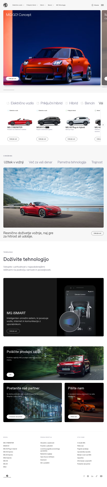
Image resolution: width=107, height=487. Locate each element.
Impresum (43, 460)
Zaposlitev (80, 458)
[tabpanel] (53, 125)
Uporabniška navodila (83, 452)
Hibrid (42, 5)
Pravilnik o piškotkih (46, 446)
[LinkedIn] (92, 476)
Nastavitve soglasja (46, 454)
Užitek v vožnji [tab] (14, 162)
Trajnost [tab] (96, 162)
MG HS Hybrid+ (8, 452)
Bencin (50, 5)
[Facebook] (84, 476)
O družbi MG (81, 443)
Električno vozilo (18, 5)
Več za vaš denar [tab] (40, 162)
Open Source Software (47, 457)
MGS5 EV (6, 446)
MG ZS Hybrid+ (8, 455)
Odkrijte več (12, 78)
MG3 (4, 467)
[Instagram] (88, 476)
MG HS (5, 461)
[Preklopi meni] (102, 5)
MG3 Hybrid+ (7, 458)
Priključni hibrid (31, 5)
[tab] (22, 103)
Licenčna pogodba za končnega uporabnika (50, 450)
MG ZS (5, 464)
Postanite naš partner (83, 464)
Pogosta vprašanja (82, 449)
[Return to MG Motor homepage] (5, 5)
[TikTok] (96, 476)
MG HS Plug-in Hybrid (10, 449)
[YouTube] (101, 476)
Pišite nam (80, 446)
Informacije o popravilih (84, 461)
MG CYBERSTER (8, 443)
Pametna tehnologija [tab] (72, 162)
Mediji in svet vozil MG (84, 455)
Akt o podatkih (44, 463)
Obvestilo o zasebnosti (47, 443)
